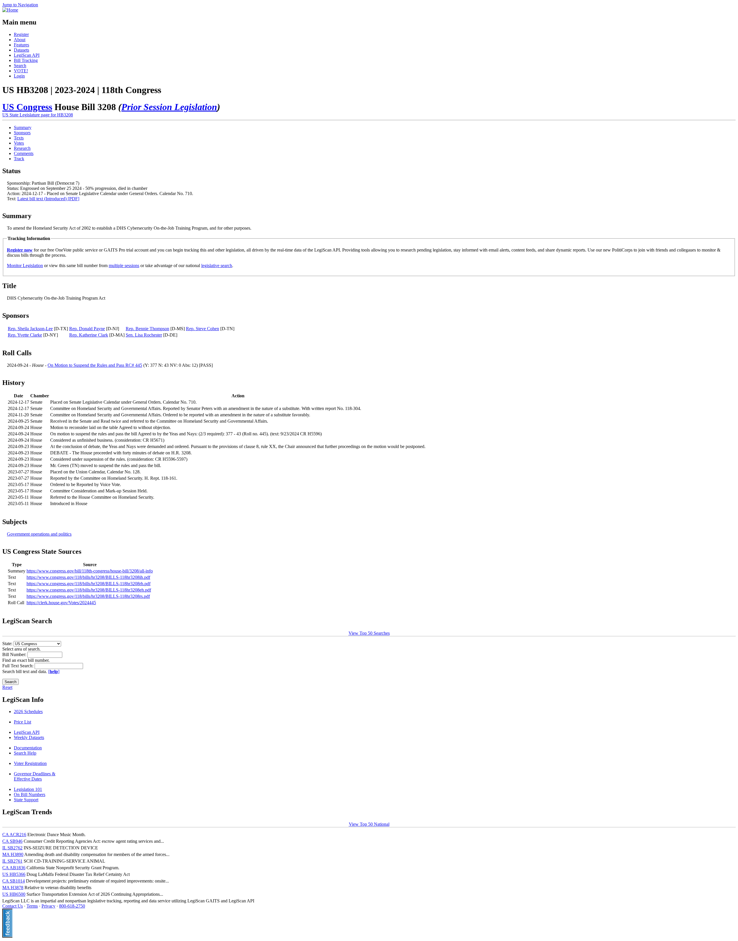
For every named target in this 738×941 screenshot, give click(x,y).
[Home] (10, 9)
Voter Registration (30, 763)
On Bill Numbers (29, 794)
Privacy (48, 906)
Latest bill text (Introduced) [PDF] (48, 198)
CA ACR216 (14, 834)
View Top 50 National (369, 824)
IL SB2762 (12, 847)
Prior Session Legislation (169, 107)
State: (8, 643)
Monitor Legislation (25, 265)
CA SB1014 (13, 880)
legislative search (216, 265)
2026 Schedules (28, 711)
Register (21, 34)
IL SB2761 (12, 861)
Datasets (21, 50)
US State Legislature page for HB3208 (37, 114)
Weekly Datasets (29, 737)
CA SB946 (12, 841)
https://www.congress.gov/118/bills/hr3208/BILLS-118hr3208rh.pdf (88, 583)
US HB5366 (13, 874)
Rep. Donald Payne (87, 328)
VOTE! (21, 70)
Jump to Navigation (20, 4)
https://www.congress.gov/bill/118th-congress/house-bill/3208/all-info (90, 570)
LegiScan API (26, 55)
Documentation (28, 747)
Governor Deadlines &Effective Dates (34, 776)
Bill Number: (14, 654)
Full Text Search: (18, 665)
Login (19, 75)
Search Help (25, 753)
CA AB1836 (13, 867)
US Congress (27, 107)
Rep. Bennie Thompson (147, 328)
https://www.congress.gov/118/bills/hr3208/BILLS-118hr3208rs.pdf (88, 596)
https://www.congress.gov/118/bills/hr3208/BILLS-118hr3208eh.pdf (89, 589)
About (19, 39)
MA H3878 (12, 887)
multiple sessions (124, 265)
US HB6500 (13, 894)
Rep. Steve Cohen (202, 328)
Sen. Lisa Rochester (144, 334)
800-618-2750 (72, 906)
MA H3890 (12, 854)
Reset (7, 687)
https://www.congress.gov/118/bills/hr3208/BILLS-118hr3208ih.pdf (88, 577)
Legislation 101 (28, 789)
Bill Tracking (26, 60)
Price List (22, 721)
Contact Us (12, 906)
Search (20, 65)
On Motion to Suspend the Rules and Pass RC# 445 (95, 365)
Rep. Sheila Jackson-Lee (30, 328)
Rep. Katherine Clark (88, 334)
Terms (32, 906)
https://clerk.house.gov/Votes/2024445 (61, 602)
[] (53, 671)
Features (21, 44)
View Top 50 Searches (369, 633)
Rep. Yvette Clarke (25, 334)
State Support (26, 799)
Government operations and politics (39, 534)
